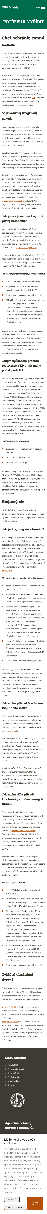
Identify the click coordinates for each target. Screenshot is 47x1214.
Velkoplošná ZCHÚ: (9, 1007)
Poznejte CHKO (13, 1065)
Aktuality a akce (13, 1081)
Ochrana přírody (13, 1073)
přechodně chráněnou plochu (23, 830)
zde (33, 97)
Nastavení (12, 1199)
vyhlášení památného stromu (14, 201)
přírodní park (12, 731)
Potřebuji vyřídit (13, 1077)
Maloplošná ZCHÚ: (10, 1021)
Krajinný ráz (7, 570)
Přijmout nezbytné (15, 1207)
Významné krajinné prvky (26, 247)
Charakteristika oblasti (16, 1069)
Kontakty (11, 1085)
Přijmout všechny (35, 1203)
